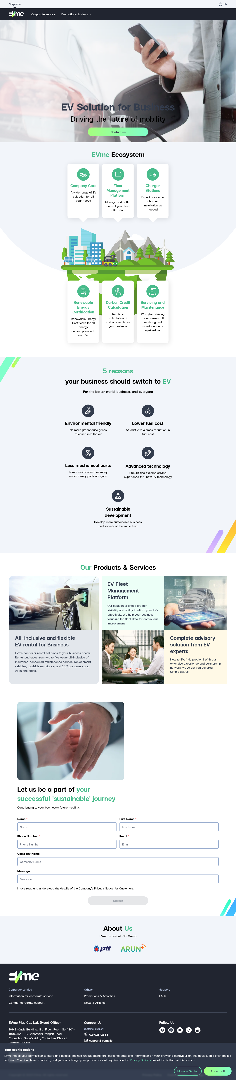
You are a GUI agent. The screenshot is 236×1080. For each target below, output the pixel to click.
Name (22, 819)
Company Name (28, 854)
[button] (223, 4)
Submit (118, 901)
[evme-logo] (16, 14)
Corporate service (43, 14)
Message (23, 871)
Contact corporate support (26, 1002)
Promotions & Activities (99, 996)
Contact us (118, 132)
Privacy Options (140, 1060)
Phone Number (28, 836)
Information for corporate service (31, 996)
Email (124, 836)
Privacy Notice (104, 888)
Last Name (127, 819)
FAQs (162, 996)
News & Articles (94, 1002)
